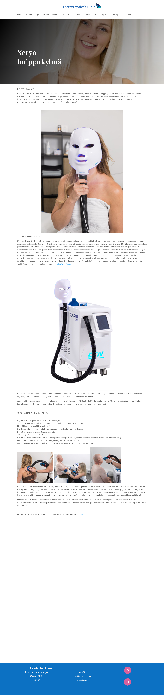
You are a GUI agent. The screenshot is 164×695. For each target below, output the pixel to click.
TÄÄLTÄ (79, 514)
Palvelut (29, 15)
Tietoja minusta (91, 15)
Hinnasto (66, 15)
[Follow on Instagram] (127, 670)
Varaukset (56, 15)
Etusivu (20, 15)
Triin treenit (77, 15)
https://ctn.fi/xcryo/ (64, 264)
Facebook (127, 15)
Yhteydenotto (105, 15)
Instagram (117, 15)
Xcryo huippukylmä (42, 15)
